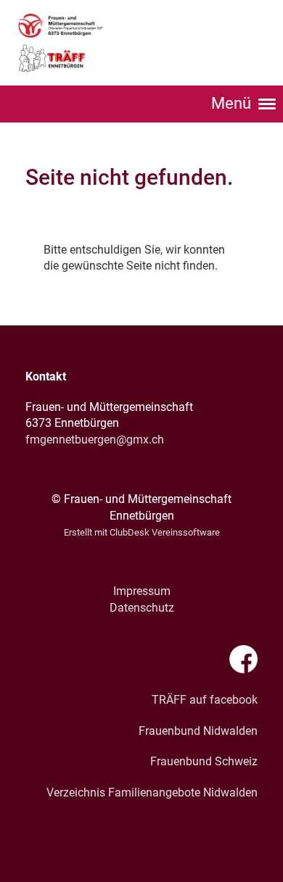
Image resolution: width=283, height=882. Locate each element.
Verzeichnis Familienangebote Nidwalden (152, 792)
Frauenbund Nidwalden (198, 731)
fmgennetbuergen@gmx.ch (94, 439)
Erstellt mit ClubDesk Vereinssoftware (142, 532)
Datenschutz (142, 608)
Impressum (142, 591)
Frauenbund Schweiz (204, 761)
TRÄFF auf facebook (205, 700)
